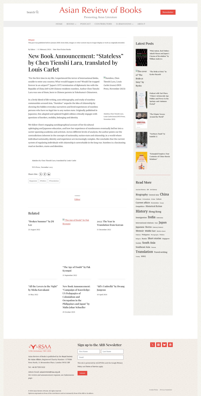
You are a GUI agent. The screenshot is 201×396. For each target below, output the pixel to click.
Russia (144, 238)
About (141, 24)
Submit (82, 373)
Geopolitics (140, 206)
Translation (54, 181)
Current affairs (143, 202)
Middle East (150, 230)
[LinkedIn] (49, 174)
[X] (40, 174)
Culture (158, 199)
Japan (163, 222)
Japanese (33, 181)
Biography (142, 194)
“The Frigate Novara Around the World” (157, 115)
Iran (156, 223)
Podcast (85, 24)
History (142, 211)
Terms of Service (92, 366)
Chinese (138, 199)
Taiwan (153, 247)
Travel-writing (160, 252)
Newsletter (167, 12)
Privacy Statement (166, 390)
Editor (33, 49)
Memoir (140, 230)
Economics (155, 203)
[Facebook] (45, 174)
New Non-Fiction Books (62, 49)
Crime (153, 199)
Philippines (146, 235)
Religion (138, 239)
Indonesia (160, 218)
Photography (155, 235)
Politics (43, 181)
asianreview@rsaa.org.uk (50, 372)
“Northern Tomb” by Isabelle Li (157, 135)
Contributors (103, 24)
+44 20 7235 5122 (38, 367)
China (164, 194)
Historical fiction (154, 206)
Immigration (141, 217)
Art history (153, 189)
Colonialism (146, 199)
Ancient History (141, 189)
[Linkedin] (170, 344)
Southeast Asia (143, 247)
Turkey (138, 256)
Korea (148, 226)
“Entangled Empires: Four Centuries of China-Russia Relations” (160, 156)
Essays (162, 203)
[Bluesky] (164, 344)
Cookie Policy (153, 390)
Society (138, 243)
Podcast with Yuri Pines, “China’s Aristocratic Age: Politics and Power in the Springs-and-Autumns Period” (159, 98)
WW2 (143, 256)
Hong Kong (155, 211)
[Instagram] (158, 344)
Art (148, 189)
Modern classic (161, 231)
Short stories (154, 238)
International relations (145, 223)
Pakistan (138, 235)
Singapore (165, 239)
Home (59, 24)
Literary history (158, 227)
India (152, 217)
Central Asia (154, 195)
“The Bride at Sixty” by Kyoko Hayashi (158, 72)
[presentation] (77, 241)
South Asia (148, 242)
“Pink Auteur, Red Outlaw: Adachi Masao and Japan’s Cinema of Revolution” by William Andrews (159, 55)
